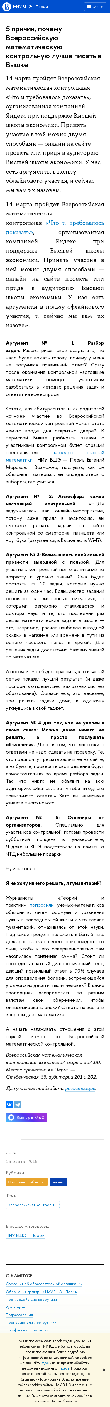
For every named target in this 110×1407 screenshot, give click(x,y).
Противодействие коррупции (31, 1299)
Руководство (17, 1307)
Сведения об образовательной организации (44, 1283)
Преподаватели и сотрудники (31, 1322)
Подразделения (19, 1314)
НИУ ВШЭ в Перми (30, 6)
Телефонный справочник (27, 1330)
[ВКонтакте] (9, 1104)
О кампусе (19, 1275)
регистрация (80, 1088)
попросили (42, 904)
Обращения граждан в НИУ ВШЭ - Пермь (41, 1291)
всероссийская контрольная (33, 1204)
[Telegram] (17, 1104)
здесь (46, 1362)
